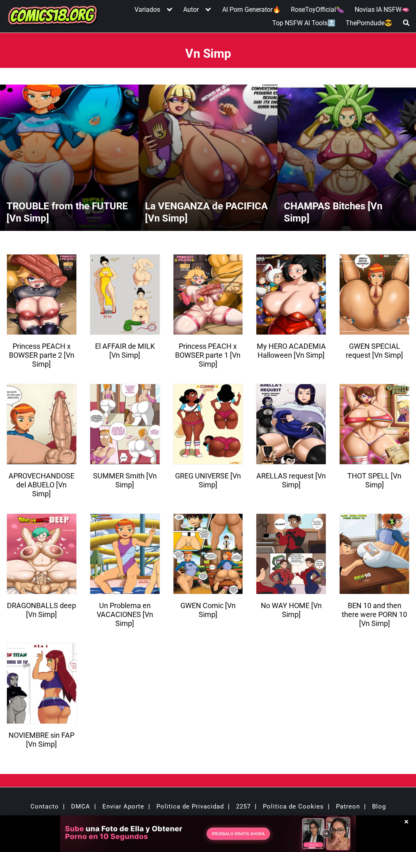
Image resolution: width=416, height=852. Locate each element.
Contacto (44, 806)
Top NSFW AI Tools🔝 (304, 23)
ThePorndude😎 (369, 23)
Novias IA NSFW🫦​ (382, 9)
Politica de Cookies (293, 806)
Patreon (348, 806)
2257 (243, 806)
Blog (379, 806)
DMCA (80, 806)
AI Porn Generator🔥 (251, 9)
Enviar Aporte (123, 806)
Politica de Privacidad (190, 806)
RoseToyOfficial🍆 (317, 9)
